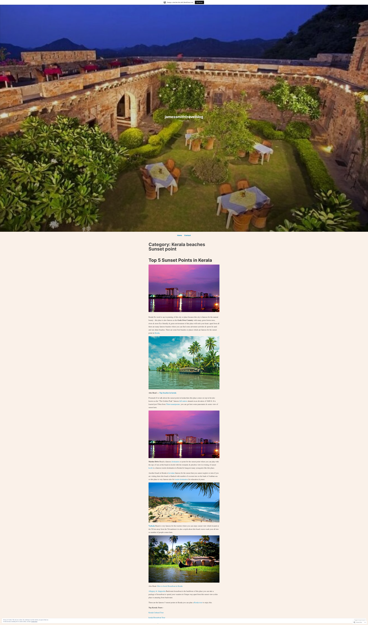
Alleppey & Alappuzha (157, 591)
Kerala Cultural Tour (156, 612)
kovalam (171, 473)
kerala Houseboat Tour (157, 617)
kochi (151, 468)
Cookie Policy (34, 621)
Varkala (152, 525)
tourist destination (181, 479)
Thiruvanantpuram (173, 404)
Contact (187, 235)
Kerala (157, 333)
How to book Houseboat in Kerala (169, 586)
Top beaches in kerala (167, 392)
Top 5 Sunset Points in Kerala (180, 260)
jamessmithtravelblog (184, 117)
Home (179, 235)
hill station (183, 401)
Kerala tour (198, 602)
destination (175, 461)
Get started (199, 2)
